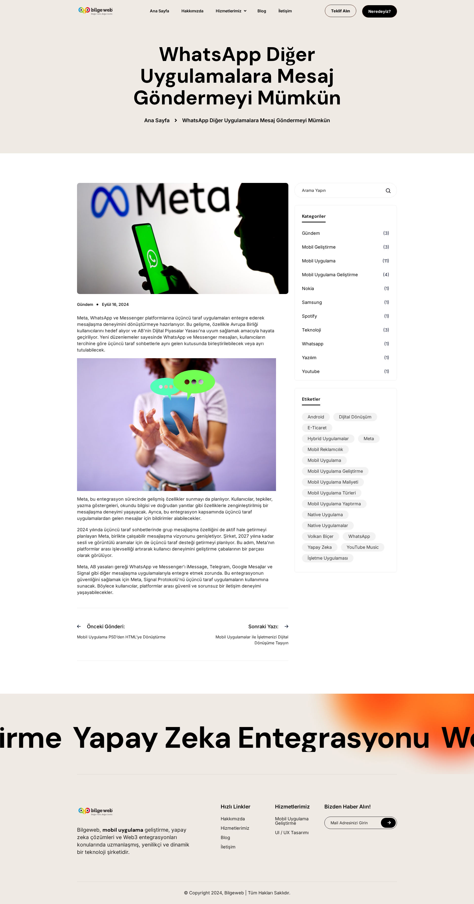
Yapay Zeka (320, 547)
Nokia (308, 288)
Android (316, 416)
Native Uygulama (325, 514)
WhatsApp (359, 536)
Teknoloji (311, 330)
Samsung (312, 302)
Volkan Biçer (321, 536)
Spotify (309, 316)
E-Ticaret (317, 427)
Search (389, 190)
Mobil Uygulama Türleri (332, 492)
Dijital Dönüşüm (355, 416)
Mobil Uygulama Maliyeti (333, 482)
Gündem (311, 233)
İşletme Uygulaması (328, 558)
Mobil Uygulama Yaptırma (334, 503)
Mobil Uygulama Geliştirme (330, 274)
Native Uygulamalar (328, 525)
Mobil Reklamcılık (325, 449)
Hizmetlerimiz (292, 806)
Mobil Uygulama (319, 260)
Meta (369, 438)
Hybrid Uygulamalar (328, 438)
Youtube (311, 371)
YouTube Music (363, 547)
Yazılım (309, 357)
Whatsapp (312, 343)
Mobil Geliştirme (319, 247)
